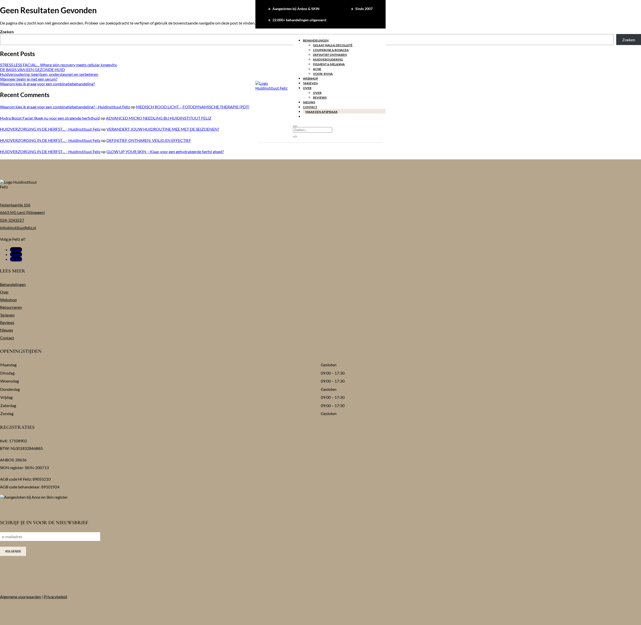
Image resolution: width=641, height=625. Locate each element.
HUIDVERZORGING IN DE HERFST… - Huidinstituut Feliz (50, 129)
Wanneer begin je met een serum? (28, 79)
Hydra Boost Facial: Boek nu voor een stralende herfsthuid (50, 118)
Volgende (13, 551)
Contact (310, 107)
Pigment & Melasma (329, 64)
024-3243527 (12, 220)
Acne (317, 69)
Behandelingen (316, 40)
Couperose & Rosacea (331, 50)
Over (307, 88)
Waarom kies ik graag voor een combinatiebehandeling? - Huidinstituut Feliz (65, 106)
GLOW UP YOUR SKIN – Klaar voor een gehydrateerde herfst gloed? (165, 151)
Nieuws (309, 102)
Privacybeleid (55, 596)
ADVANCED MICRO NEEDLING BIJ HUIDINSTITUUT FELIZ (158, 118)
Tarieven (310, 83)
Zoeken (7, 31)
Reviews (320, 97)
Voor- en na (323, 74)
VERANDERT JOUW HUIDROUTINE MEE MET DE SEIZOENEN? (162, 129)
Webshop (310, 78)
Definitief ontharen (330, 55)
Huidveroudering (328, 59)
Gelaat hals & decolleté (333, 45)
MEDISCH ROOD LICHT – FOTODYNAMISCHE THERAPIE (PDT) (192, 106)
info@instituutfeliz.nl (18, 227)
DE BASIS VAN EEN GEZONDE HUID (32, 69)
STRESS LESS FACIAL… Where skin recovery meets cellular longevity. (58, 64)
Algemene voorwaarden (20, 596)
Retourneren (11, 307)
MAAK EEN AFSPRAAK (321, 112)
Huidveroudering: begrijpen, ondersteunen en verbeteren (49, 74)
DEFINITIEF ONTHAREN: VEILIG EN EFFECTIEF (148, 140)
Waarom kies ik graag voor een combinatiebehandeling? (47, 83)
